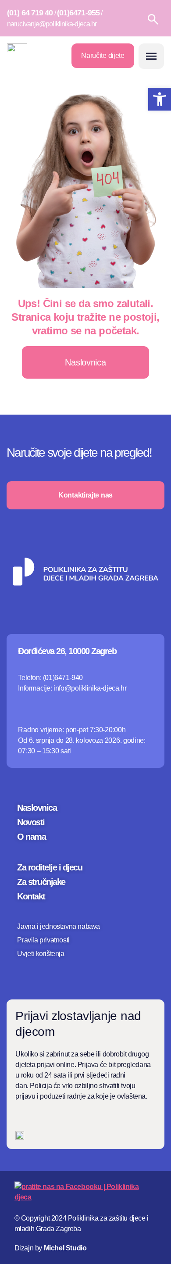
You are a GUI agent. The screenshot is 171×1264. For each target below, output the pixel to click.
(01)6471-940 (63, 677)
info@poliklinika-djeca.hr (89, 688)
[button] (151, 56)
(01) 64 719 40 (30, 12)
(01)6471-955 (78, 12)
